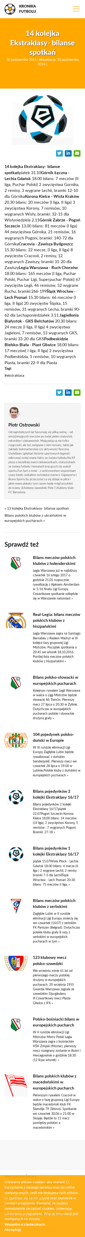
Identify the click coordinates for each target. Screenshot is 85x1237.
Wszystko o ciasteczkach (25, 1224)
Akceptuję (13, 1230)
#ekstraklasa (14, 375)
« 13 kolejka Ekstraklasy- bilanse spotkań (37, 508)
